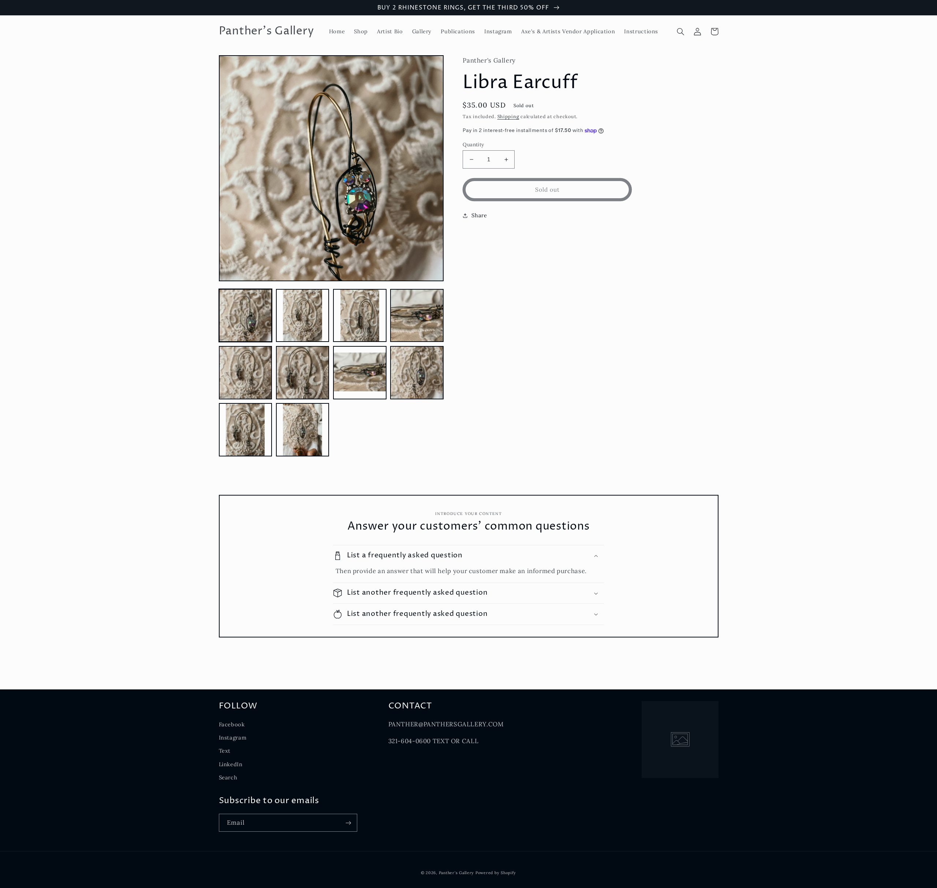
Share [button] (479, 215)
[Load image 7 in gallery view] (360, 372)
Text (225, 750)
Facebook (232, 724)
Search (228, 777)
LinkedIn (231, 764)
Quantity (473, 144)
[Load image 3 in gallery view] (360, 315)
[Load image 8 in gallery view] (417, 372)
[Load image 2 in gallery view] (302, 315)
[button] (680, 31)
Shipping (508, 116)
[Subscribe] (348, 823)
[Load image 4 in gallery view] (417, 315)
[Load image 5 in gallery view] (245, 372)
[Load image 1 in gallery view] (245, 315)
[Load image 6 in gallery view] (302, 372)
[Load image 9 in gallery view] (245, 429)
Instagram (233, 737)
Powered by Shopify (495, 872)
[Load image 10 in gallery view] (302, 429)
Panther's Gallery (456, 872)
